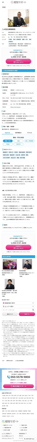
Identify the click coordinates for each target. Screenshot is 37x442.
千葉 (32, 395)
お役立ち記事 (6, 430)
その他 (12, 416)
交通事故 (13, 411)
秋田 (15, 395)
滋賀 (14, 400)
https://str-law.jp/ (15, 107)
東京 (23, 395)
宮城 (12, 395)
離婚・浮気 (7, 141)
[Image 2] (19, 25)
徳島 (6, 403)
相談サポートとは (7, 425)
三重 (19, 398)
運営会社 (21, 436)
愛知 (11, 398)
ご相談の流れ (24, 425)
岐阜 (17, 398)
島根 (3, 403)
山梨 (25, 398)
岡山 (26, 400)
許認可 (8, 416)
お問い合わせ (24, 430)
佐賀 (19, 403)
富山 (33, 398)
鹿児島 (3, 405)
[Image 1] (17, 25)
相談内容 (7, 133)
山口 (29, 400)
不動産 (7, 144)
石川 (3, 400)
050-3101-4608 (19, 57)
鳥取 (31, 400)
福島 (20, 395)
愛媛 (11, 403)
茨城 (3, 398)
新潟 (27, 398)
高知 (14, 403)
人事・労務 (18, 413)
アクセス (29, 133)
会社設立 (14, 413)
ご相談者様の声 (7, 427)
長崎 (22, 403)
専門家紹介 (18, 133)
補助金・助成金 (30, 413)
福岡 (17, 403)
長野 (22, 398)
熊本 (25, 403)
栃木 (6, 398)
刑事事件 (18, 144)
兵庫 (11, 400)
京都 (9, 400)
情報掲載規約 (22, 433)
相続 (18, 141)
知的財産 (24, 413)
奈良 (17, 400)
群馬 (9, 398)
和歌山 (19, 400)
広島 (23, 400)
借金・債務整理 (29, 141)
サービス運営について (7, 436)
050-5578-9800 (20, 377)
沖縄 (7, 405)
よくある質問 (24, 427)
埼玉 (29, 395)
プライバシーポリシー (7, 438)
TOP (3, 360)
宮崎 (30, 403)
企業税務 (9, 413)
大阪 (6, 400)
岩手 (10, 395)
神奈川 (26, 395)
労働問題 (25, 411)
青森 (7, 395)
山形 (18, 395)
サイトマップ (22, 438)
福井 (30, 398)
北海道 (3, 395)
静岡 (14, 398)
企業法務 (4, 413)
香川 (9, 403)
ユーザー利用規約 (6, 433)
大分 (27, 403)
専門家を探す (9, 360)
